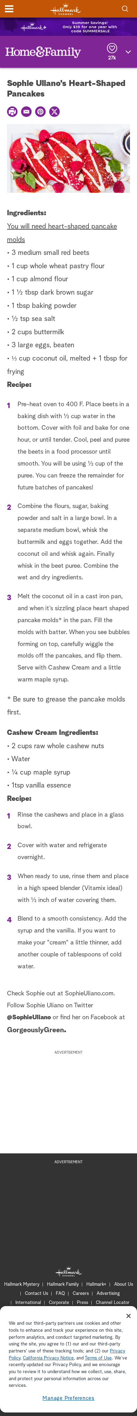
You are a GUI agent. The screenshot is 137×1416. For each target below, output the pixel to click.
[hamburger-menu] (9, 9)
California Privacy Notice (48, 1358)
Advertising (108, 1293)
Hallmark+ (96, 1284)
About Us (123, 1284)
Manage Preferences (68, 1398)
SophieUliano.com (89, 993)
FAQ (60, 1293)
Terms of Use (98, 1358)
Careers (81, 1293)
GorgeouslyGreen (35, 1030)
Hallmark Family (63, 1284)
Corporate (59, 1302)
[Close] (128, 1316)
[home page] (65, 9)
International (28, 1302)
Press (82, 1302)
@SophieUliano (29, 1017)
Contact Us (36, 1293)
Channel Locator (113, 1302)
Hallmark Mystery (21, 1284)
